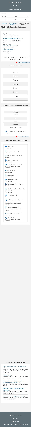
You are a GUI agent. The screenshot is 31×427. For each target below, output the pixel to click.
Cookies (16, 418)
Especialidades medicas (16, 2)
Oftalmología (9, 171)
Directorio (4, 23)
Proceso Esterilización (11, 196)
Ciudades (16, 5)
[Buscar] (28, 16)
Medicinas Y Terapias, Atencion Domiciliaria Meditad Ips (13, 389)
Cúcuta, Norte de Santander (13, 24)
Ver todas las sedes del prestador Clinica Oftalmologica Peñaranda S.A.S (16, 132)
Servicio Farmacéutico (13, 209)
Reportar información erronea (24, 62)
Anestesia (8, 147)
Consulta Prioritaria (11, 161)
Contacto (16, 421)
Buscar (2, 13)
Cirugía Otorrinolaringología (13, 156)
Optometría (9, 176)
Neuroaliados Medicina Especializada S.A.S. (13, 396)
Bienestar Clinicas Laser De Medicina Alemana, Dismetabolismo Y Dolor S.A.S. (14, 381)
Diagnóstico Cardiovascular (13, 166)
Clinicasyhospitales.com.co (15, 9)
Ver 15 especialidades (8, 49)
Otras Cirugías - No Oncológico (13, 185)
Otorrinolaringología (11, 180)
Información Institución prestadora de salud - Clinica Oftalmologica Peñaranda (16, 58)
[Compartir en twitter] (15, 19)
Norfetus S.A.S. (7, 375)
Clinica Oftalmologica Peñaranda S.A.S (12, 38)
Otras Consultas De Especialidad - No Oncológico (15, 190)
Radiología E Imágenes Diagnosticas (14, 202)
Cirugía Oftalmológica (11, 151)
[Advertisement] (15, 243)
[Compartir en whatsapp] (26, 19)
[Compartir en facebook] (5, 19)
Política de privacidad (16, 415)
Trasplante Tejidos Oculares (12, 214)
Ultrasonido (13, 219)
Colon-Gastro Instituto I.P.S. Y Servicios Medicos (14, 366)
